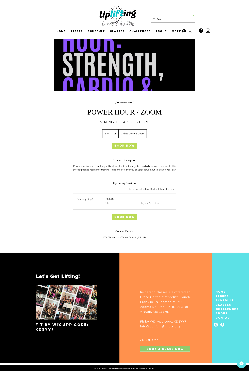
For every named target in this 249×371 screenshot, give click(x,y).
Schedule (223, 300)
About (222, 313)
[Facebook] (201, 30)
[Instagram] (208, 30)
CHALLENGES (223, 309)
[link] (124, 146)
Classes (223, 304)
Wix (153, 368)
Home (221, 291)
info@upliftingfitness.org (160, 326)
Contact (223, 317)
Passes (222, 296)
